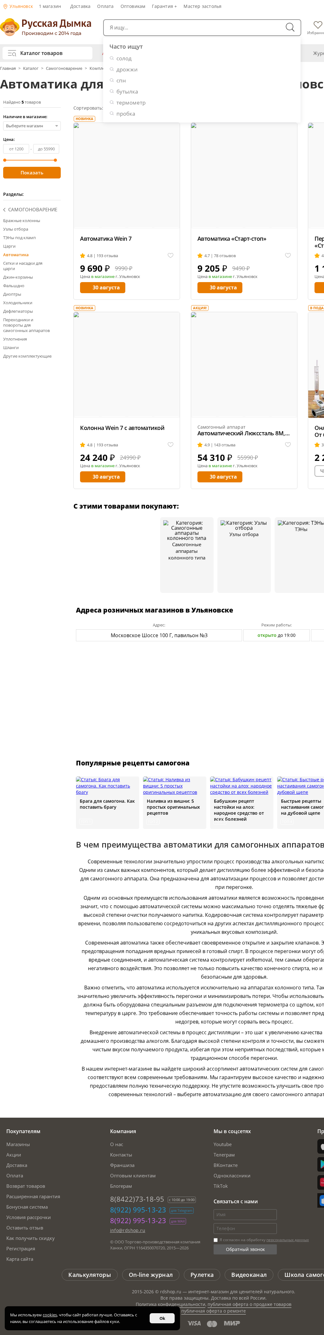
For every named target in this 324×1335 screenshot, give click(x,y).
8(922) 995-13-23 (138, 1209)
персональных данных (287, 1239)
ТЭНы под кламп (19, 237)
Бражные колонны (21, 220)
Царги (9, 246)
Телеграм (224, 1154)
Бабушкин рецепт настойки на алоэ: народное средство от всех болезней (239, 810)
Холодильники (17, 302)
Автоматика (16, 254)
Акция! (200, 307)
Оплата (105, 6)
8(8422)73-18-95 (137, 1199)
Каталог (31, 68)
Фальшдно (13, 285)
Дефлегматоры (18, 311)
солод (124, 58)
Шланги (11, 347)
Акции (13, 1154)
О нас (116, 1144)
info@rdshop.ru (128, 1230)
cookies (50, 1315)
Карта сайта (19, 1259)
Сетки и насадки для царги (22, 265)
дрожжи (127, 69)
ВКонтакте (226, 1165)
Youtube (223, 1144)
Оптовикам (133, 6)
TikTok (221, 1186)
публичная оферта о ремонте (213, 1311)
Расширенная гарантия (33, 1196)
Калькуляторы (89, 1274)
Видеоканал (249, 1274)
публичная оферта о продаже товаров (249, 1304)
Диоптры (12, 294)
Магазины (18, 1144)
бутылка (127, 91)
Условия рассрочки (28, 1217)
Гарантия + (164, 6)
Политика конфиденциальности (170, 1304)
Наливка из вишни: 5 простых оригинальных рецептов (173, 807)
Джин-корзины (18, 277)
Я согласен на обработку (264, 1239)
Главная (8, 68)
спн (121, 80)
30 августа (106, 287)
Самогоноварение (64, 68)
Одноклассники (232, 1175)
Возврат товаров (25, 1186)
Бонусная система (27, 1207)
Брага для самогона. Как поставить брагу (107, 804)
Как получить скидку (30, 1238)
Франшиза (122, 1165)
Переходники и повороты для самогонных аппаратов (26, 325)
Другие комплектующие (27, 356)
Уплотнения (15, 339)
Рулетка (202, 1274)
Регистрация (20, 1248)
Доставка (80, 6)
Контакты (121, 1154)
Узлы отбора (15, 229)
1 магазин (50, 6)
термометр (131, 102)
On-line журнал (151, 1274)
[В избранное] (170, 255)
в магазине (103, 276)
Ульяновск (20, 6)
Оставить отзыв (24, 1227)
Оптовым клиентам (133, 1175)
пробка (125, 113)
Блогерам (121, 1186)
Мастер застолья (202, 6)
